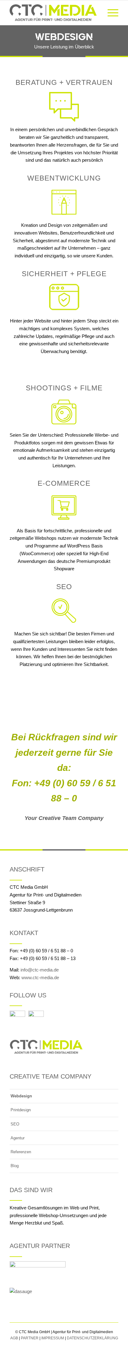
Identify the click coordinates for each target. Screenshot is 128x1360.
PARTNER (30, 1338)
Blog (15, 1165)
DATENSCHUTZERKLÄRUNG (92, 1338)
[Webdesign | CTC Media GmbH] (64, 202)
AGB (14, 1338)
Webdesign (21, 1096)
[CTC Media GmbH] (53, 12)
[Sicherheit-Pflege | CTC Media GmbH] (64, 297)
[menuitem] (109, 12)
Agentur (18, 1138)
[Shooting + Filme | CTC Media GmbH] (64, 412)
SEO (15, 1124)
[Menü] (109, 12)
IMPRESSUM (52, 1338)
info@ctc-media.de (40, 969)
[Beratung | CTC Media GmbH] (64, 106)
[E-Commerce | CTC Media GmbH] (64, 507)
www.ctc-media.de (40, 977)
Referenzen (21, 1152)
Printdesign (21, 1110)
